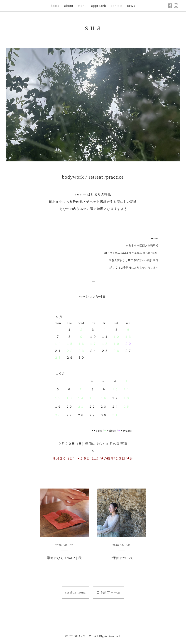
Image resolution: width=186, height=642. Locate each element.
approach (98, 5)
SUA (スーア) (83, 636)
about (68, 5)
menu (82, 5)
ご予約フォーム (108, 592)
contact (116, 5)
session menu (75, 592)
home (55, 5)
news (131, 5)
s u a (93, 27)
